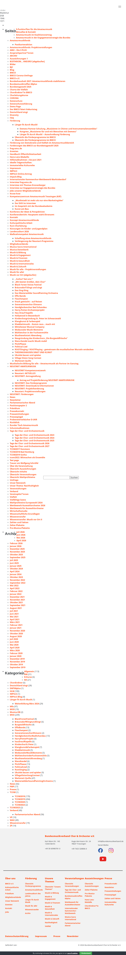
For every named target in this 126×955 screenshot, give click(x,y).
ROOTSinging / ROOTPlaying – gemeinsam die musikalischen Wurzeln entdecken (54, 349)
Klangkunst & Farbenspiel (27, 321)
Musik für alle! (17, 272)
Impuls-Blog (16, 176)
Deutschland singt (19, 112)
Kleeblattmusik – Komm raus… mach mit (35, 324)
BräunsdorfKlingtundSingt (28, 721)
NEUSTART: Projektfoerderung (29, 388)
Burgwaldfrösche (23, 724)
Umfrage (14, 480)
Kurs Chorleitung (18, 225)
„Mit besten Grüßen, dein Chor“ (30, 281)
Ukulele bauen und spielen (28, 355)
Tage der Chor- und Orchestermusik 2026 (29, 443)
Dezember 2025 (17, 549)
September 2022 (17, 582)
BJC (11, 67)
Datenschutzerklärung (21, 103)
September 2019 (17, 667)
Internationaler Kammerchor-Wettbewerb (71, 910)
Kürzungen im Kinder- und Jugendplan (28, 228)
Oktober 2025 (16, 554)
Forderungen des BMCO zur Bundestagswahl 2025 (34, 145)
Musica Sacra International (23, 246)
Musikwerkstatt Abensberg (28, 335)
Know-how (15, 193)
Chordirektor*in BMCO (21, 92)
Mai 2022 (14, 585)
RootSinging (21, 769)
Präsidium (15, 408)
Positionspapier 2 (18, 405)
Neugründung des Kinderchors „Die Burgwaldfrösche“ (41, 338)
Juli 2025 (14, 560)
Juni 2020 (14, 642)
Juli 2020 (14, 639)
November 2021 (17, 599)
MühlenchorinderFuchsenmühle (31, 755)
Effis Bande (20, 296)
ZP (11, 825)
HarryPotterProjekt (24, 738)
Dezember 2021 (17, 597)
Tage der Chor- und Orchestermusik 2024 (34, 437)
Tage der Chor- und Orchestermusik (27, 431)
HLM (12, 691)
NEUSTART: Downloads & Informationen (34, 385)
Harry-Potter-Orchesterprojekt (30, 310)
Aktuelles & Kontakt (26, 32)
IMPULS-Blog (16, 696)
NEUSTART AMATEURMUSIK (23, 366)
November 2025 (17, 551)
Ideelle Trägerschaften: (21, 162)
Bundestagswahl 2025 (20, 86)
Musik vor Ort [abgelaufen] (23, 275)
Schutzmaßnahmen (19, 428)
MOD (12, 709)
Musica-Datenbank (19, 249)
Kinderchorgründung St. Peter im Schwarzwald (38, 318)
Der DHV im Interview (25, 203)
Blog (12, 69)
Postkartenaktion (23, 44)
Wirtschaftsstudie (18, 511)
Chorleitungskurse (19, 95)
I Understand (86, 953)
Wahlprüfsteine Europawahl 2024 (26, 502)
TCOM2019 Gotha (18, 454)
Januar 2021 (15, 628)
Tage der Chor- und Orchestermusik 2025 (34, 440)
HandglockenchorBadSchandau (30, 735)
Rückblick (14, 422)
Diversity (14, 115)
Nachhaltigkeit (51, 922)
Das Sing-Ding (21, 290)
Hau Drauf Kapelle (24, 312)
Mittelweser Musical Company (29, 327)
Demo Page (15, 106)
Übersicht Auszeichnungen (23, 468)
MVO (12, 715)
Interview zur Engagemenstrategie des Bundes (32, 188)
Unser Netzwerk (18, 483)
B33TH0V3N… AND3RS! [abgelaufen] (27, 61)
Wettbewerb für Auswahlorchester (27, 508)
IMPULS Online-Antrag (21, 174)
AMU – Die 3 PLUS (18, 50)
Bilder (13, 64)
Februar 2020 (16, 653)
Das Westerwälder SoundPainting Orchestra (36, 293)
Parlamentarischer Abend (22, 402)
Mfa (12, 706)
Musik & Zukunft (18, 266)
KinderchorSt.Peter (24, 744)
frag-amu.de (16, 148)
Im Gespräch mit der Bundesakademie (33, 206)
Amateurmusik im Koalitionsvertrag (34, 34)
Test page (14, 460)
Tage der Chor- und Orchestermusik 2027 (29, 446)
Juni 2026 (20, 534)
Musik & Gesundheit (20, 261)
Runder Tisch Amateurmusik (24, 425)
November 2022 (17, 580)
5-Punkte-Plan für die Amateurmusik (34, 29)
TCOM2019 (20, 799)
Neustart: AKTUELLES (25, 373)
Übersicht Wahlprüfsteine (22, 477)
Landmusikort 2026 (19, 231)
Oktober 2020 (16, 633)
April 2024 (14, 571)
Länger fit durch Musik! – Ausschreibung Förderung (45, 134)
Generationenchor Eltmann (28, 304)
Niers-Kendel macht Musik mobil (31, 341)
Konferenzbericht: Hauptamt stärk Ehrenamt (32, 214)
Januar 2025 (15, 566)
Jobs (7, 912)
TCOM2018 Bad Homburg (22, 452)
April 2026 (21, 540)
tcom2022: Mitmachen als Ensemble (27, 457)
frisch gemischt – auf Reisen (28, 301)
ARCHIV (13, 55)
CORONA (14, 98)
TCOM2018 (20, 796)
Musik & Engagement (20, 255)
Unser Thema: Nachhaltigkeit (24, 485)
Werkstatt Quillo (23, 360)
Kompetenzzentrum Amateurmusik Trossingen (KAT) (35, 196)
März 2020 (15, 650)
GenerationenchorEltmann (28, 733)
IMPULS (13, 171)
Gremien (14, 151)
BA (25, 679)
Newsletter (15, 400)
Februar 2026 (16, 543)
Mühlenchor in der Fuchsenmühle (31, 332)
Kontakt (14, 217)
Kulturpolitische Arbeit (21, 223)
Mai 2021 (14, 616)
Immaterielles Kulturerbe (22, 165)
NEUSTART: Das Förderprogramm (31, 383)
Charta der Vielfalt (19, 89)
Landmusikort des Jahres (33, 894)
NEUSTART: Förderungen (22, 394)
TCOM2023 (20, 804)
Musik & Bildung (18, 252)
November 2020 (17, 630)
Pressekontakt (17, 411)
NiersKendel (21, 761)
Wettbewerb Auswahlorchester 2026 (27, 505)
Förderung (15, 120)
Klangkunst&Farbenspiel (27, 747)
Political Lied (21, 346)
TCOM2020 (20, 802)
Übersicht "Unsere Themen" (53, 888)
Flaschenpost (21, 298)
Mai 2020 (14, 644)
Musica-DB (15, 712)
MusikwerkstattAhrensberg (28, 758)
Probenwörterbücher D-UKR (23, 419)
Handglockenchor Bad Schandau (31, 307)
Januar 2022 (15, 594)
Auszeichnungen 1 (19, 58)
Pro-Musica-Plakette (20, 528)
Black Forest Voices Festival (28, 284)
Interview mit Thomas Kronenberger (28, 185)
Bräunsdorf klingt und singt (28, 287)
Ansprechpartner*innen (21, 53)
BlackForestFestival (24, 719)
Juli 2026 (20, 532)
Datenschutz (16, 101)
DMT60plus (15, 688)
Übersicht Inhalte (18, 471)
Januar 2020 (15, 656)
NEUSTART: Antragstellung (28, 376)
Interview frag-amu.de (21, 182)
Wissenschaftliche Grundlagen (25, 513)
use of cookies (72, 953)
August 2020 (16, 636)
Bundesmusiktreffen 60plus (23, 84)
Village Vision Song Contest (28, 358)
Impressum (15, 168)
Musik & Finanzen (18, 258)
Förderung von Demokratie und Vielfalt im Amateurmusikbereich (42, 142)
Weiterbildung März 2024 (27, 703)
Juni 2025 (14, 563)
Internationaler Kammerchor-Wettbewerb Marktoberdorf (38, 179)
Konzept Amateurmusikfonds (24, 220)
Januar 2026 (15, 546)
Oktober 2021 (16, 602)
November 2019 (17, 661)
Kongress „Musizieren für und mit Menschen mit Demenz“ (48, 131)
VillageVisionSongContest (27, 775)
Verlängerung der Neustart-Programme (34, 241)
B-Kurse (28, 677)
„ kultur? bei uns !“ (24, 279)
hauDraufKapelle (23, 741)
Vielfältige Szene (18, 499)
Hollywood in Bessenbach (27, 315)
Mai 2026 (20, 537)
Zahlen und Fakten (19, 522)
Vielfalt (13, 497)
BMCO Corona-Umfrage (21, 75)
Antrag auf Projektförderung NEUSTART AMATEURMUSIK (47, 380)
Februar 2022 (16, 591)
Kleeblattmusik (22, 750)
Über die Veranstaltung (21, 466)
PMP (12, 786)
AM (25, 674)
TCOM (13, 792)
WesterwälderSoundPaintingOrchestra (34, 781)
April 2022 (14, 588)
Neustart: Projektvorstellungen (30, 391)
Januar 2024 (15, 574)
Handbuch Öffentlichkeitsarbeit (25, 154)
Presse (13, 789)
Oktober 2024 (16, 568)
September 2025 (17, 557)
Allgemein (29, 671)
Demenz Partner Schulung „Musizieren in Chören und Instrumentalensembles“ (58, 128)
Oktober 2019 (16, 664)
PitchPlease (20, 344)
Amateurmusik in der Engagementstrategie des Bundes (43, 37)
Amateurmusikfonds (20, 40)
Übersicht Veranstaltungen (23, 474)
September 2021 (17, 605)
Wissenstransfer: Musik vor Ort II (26, 519)
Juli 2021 (14, 611)
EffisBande (20, 727)
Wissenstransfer (18, 516)
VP (11, 817)
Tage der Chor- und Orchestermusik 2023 (34, 435)
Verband (14, 491)
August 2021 (16, 608)
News (12, 397)
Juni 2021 (14, 613)
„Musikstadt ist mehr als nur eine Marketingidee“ (39, 200)
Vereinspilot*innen (19, 494)
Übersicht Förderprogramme (33, 884)
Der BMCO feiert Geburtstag (23, 109)
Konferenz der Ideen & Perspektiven (27, 211)
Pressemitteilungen (19, 414)
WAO (12, 820)
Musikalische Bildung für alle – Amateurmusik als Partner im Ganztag (44, 363)
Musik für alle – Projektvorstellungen (28, 269)
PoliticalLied (21, 767)
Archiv (28, 913)
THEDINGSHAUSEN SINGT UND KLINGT (33, 352)
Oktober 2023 (16, 577)
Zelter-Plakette (17, 525)
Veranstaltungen (18, 488)
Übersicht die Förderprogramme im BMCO (35, 137)
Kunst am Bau (22, 209)
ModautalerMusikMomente (28, 752)
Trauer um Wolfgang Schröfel (24, 463)
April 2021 (14, 619)
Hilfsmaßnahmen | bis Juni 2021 (25, 159)
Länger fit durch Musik (21, 699)
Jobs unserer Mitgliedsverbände (25, 190)
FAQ (12, 117)
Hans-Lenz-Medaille (19, 157)
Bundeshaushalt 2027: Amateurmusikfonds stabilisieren (37, 81)
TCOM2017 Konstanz (20, 449)
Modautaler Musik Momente (29, 329)
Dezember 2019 (17, 658)
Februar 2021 (16, 625)
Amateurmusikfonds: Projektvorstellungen (31, 47)
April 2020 (14, 647)
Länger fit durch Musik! (26, 124)
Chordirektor (16, 682)
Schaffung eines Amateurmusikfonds (33, 238)
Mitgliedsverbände (19, 244)
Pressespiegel (16, 416)
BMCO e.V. (15, 78)
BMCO (13, 72)
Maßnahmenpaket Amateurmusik (27, 234)
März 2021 (15, 622)
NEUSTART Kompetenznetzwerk (30, 370)
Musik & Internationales (22, 263)
